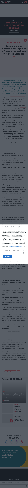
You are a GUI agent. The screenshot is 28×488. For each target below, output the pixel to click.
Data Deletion (6, 261)
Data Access (14, 261)
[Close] (25, 227)
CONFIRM (7, 256)
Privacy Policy (21, 261)
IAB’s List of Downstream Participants (15, 246)
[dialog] (14, 244)
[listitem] (14, 250)
